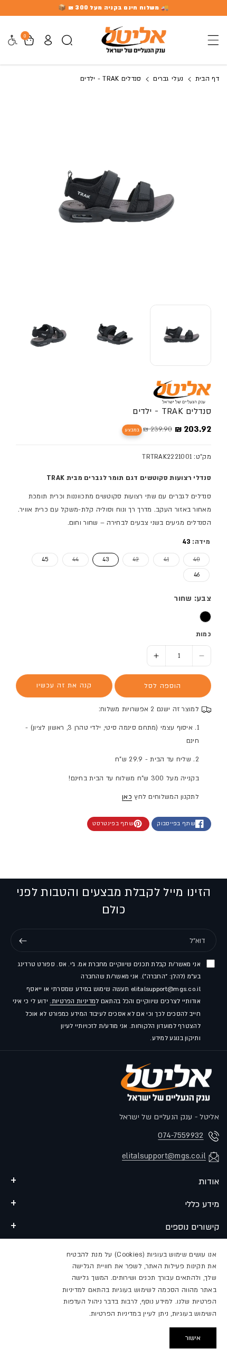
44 (70, 559)
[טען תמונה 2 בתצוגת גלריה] (114, 335)
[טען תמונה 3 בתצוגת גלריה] (47, 335)
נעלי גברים (168, 78)
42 (130, 559)
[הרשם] (22, 941)
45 (45, 559)
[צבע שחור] (205, 617)
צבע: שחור (192, 598)
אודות (208, 1181)
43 (105, 559)
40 (191, 559)
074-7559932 (180, 1135)
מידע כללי (202, 1204)
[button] (210, 40)
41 (161, 559)
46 (197, 575)
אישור (193, 1338)
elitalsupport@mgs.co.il (164, 1156)
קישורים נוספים (192, 1227)
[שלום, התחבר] (48, 40)
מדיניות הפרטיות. (73, 1001)
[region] (113, 1298)
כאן (127, 797)
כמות (203, 634)
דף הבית (206, 78)
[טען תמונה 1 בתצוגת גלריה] (180, 335)
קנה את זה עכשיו (64, 685)
